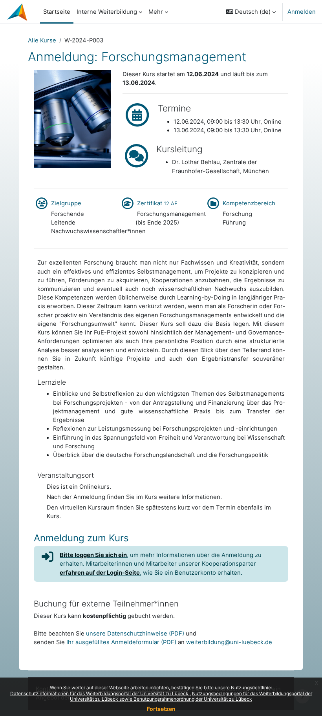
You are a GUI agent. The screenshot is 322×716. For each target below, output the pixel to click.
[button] (251, 12)
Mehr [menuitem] (155, 11)
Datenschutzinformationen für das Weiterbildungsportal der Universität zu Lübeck (100, 693)
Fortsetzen (161, 708)
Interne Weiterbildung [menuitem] (107, 11)
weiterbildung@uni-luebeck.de (229, 642)
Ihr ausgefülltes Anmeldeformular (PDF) (121, 642)
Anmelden (301, 11)
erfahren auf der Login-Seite (100, 572)
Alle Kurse (42, 40)
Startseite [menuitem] (56, 11)
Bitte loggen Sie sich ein (93, 555)
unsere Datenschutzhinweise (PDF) (135, 633)
